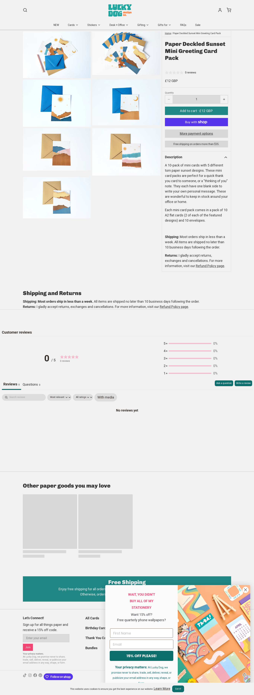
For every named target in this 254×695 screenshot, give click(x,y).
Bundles (91, 648)
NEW (56, 24)
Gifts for (163, 24)
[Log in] (218, 10)
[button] (196, 111)
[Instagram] (30, 676)
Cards (71, 24)
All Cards (92, 618)
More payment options (196, 133)
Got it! (178, 689)
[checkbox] (105, 397)
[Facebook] (35, 676)
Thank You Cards (98, 638)
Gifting (141, 24)
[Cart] (227, 10)
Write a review (243, 383)
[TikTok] (25, 676)
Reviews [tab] (11, 384)
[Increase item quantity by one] (224, 99)
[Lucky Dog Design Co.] (120, 10)
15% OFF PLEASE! (141, 655)
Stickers (92, 24)
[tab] (31, 385)
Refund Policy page (174, 307)
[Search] (25, 10)
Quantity (169, 93)
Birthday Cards (96, 628)
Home (168, 33)
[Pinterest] (40, 676)
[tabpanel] (127, 422)
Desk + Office (117, 24)
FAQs (183, 24)
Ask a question (224, 383)
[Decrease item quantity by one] (169, 99)
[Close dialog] (245, 590)
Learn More (162, 689)
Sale (197, 24)
